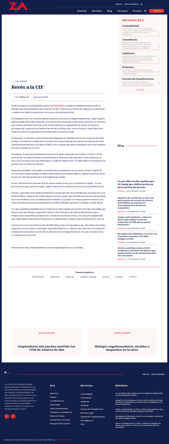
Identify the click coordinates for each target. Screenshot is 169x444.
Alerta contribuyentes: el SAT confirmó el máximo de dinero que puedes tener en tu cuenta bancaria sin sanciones (137, 252)
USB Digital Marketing (64, 440)
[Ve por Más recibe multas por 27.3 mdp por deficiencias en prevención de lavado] (138, 164)
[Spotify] (157, 4)
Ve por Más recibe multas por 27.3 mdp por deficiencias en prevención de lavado (136, 184)
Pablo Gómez (58, 105)
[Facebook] (149, 4)
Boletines (121, 191)
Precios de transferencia (138, 79)
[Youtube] (163, 4)
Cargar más (140, 90)
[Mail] (6, 416)
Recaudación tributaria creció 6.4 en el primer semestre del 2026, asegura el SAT (137, 236)
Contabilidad (130, 26)
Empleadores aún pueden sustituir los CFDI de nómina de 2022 (46, 348)
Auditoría (128, 53)
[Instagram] (152, 4)
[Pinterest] (92, 97)
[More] (103, 97)
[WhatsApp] (98, 97)
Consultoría (129, 39)
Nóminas (128, 67)
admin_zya (24, 97)
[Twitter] (160, 4)
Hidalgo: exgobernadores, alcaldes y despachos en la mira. (122, 348)
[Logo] (18, 7)
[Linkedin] (155, 4)
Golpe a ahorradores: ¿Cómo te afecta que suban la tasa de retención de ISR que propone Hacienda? (135, 221)
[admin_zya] (13, 97)
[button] (141, 4)
